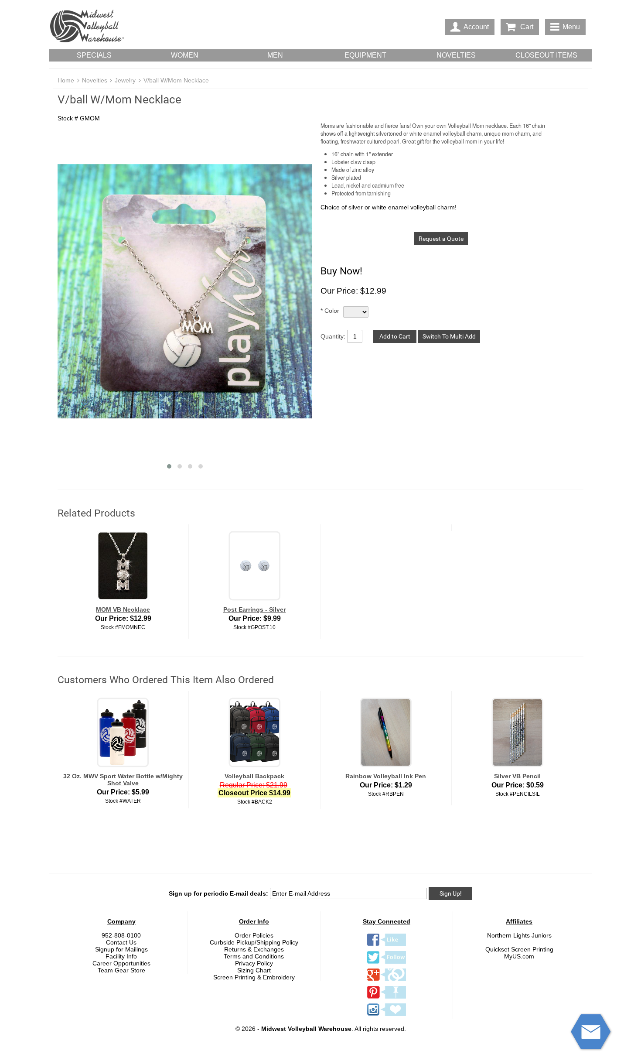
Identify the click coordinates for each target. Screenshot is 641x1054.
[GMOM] (185, 292)
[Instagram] (386, 1015)
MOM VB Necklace (123, 609)
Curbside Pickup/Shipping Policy (254, 942)
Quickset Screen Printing (519, 949)
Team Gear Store (121, 970)
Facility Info (121, 956)
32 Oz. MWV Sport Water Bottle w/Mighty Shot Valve (123, 780)
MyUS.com (519, 956)
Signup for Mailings (121, 949)
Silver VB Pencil (517, 776)
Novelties (94, 80)
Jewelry (125, 80)
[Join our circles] (386, 980)
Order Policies (254, 935)
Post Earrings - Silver (254, 609)
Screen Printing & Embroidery (254, 977)
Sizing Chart (254, 970)
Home (66, 80)
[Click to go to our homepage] (87, 27)
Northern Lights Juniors (519, 935)
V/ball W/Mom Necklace (176, 80)
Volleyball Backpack (254, 776)
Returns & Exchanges (254, 949)
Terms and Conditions (254, 956)
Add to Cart (394, 336)
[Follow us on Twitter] (386, 963)
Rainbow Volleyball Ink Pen (385, 776)
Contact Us (121, 942)
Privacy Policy (254, 963)
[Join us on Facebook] (386, 945)
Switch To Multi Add (449, 336)
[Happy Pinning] (386, 998)
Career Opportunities (121, 963)
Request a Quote (441, 238)
